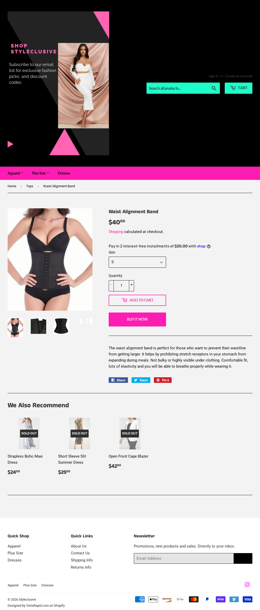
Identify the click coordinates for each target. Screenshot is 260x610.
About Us (79, 546)
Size (112, 252)
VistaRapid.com (37, 605)
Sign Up (243, 558)
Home (12, 186)
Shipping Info (82, 560)
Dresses (64, 173)
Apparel (14, 173)
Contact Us (80, 553)
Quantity (115, 276)
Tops (29, 186)
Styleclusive (27, 599)
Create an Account (238, 76)
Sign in (213, 76)
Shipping (116, 231)
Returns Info (81, 567)
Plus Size (39, 173)
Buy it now (137, 319)
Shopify (59, 605)
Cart (242, 88)
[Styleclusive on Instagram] (247, 585)
